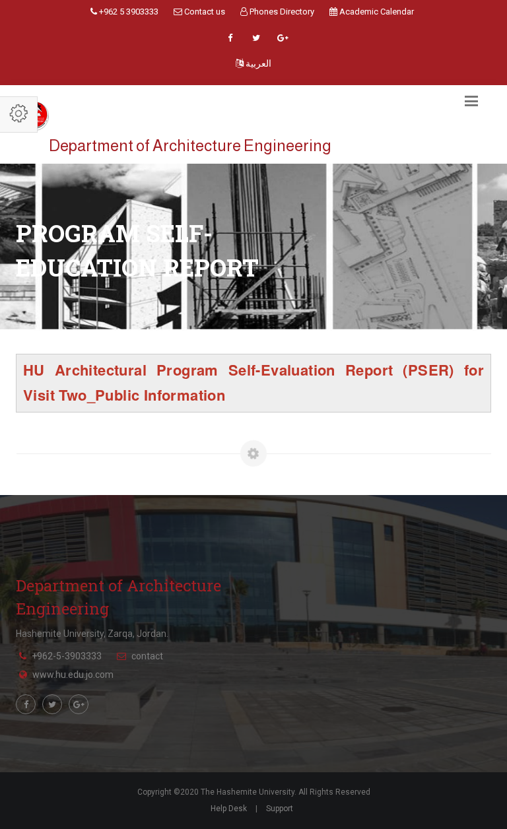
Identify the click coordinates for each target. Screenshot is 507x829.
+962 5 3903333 (127, 12)
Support (279, 808)
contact (147, 656)
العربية (257, 63)
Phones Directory (281, 12)
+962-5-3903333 (67, 656)
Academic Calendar (375, 12)
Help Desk (229, 808)
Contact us (203, 12)
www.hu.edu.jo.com (73, 674)
